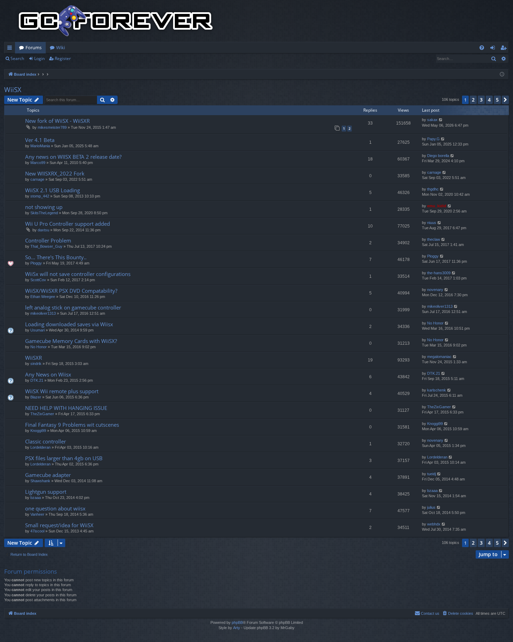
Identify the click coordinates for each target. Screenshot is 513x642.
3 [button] (481, 99)
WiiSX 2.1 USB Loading (52, 190)
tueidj (431, 474)
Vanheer (37, 514)
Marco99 (37, 162)
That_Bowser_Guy (46, 246)
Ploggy (36, 263)
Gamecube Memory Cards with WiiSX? (71, 340)
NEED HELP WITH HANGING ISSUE (66, 407)
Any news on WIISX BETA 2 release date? (73, 156)
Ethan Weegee (42, 296)
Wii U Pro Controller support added (67, 223)
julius (431, 507)
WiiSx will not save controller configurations (78, 273)
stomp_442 (39, 196)
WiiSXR (33, 357)
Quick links (11, 48)
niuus (431, 223)
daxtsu (43, 230)
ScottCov (38, 280)
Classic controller (45, 441)
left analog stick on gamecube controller (73, 307)
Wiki (60, 47)
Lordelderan (40, 447)
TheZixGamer (42, 414)
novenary (435, 290)
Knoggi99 (38, 430)
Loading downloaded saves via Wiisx (69, 324)
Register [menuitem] (505, 48)
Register (63, 58)
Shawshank (40, 481)
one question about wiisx (55, 508)
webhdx (433, 524)
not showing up (43, 206)
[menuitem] (481, 47)
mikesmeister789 (52, 127)
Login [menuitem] (494, 48)
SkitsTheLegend (44, 213)
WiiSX (12, 89)
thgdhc (433, 189)
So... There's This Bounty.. (56, 257)
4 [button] (489, 99)
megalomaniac (439, 356)
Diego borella (438, 156)
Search (17, 58)
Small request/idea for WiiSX (59, 525)
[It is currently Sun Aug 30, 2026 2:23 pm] (502, 74)
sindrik (36, 363)
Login (39, 58)
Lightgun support (45, 491)
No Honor (435, 323)
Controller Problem (48, 240)
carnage (37, 179)
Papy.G (433, 139)
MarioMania (40, 146)
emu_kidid (436, 206)
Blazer (35, 397)
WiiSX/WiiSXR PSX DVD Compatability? (71, 290)
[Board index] (116, 21)
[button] (505, 100)
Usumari (37, 330)
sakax (432, 120)
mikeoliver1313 (43, 313)
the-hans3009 (439, 273)
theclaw (433, 239)
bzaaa (35, 497)
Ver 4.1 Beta (39, 139)
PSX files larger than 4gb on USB (64, 458)
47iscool (37, 531)
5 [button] (497, 99)
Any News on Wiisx (48, 374)
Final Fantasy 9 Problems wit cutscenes (72, 424)
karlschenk (436, 390)
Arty (236, 628)
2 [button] (473, 99)
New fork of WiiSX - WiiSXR (57, 120)
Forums (33, 47)
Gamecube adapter (48, 474)
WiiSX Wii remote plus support (61, 391)
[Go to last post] (441, 119)
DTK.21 (36, 380)
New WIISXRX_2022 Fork (54, 173)
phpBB (237, 622)
